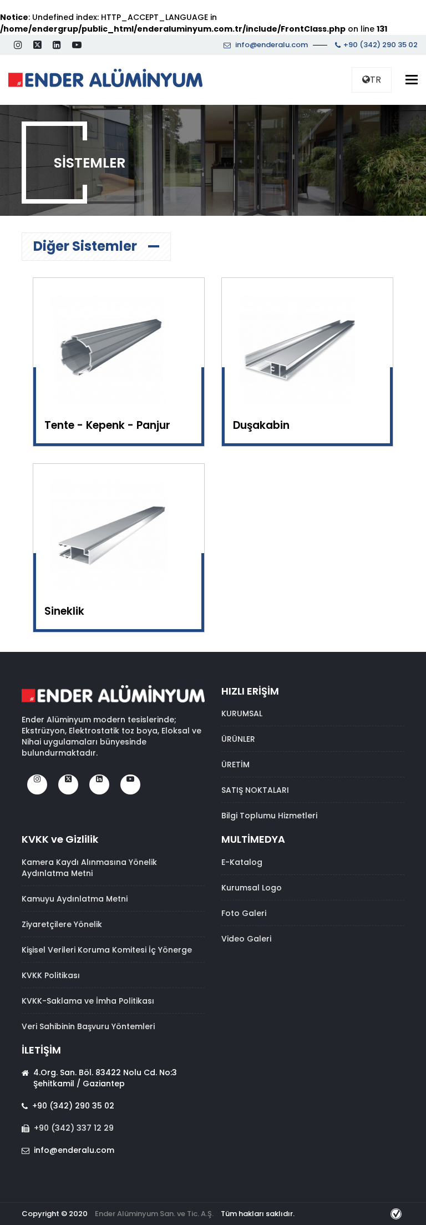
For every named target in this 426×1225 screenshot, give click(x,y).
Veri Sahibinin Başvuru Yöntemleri (88, 1026)
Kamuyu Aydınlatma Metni (75, 898)
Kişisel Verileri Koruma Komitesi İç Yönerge (107, 949)
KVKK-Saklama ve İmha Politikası (88, 1000)
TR (375, 79)
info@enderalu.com (271, 44)
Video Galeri (246, 938)
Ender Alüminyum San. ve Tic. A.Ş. (154, 1213)
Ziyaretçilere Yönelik (62, 924)
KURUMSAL (241, 713)
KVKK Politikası (51, 975)
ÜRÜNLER (238, 739)
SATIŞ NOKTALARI (255, 790)
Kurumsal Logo (251, 887)
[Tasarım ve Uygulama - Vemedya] (397, 1213)
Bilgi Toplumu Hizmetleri (269, 815)
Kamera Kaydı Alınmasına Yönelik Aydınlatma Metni (89, 868)
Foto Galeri (243, 913)
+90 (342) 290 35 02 (380, 44)
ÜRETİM (235, 764)
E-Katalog (241, 862)
